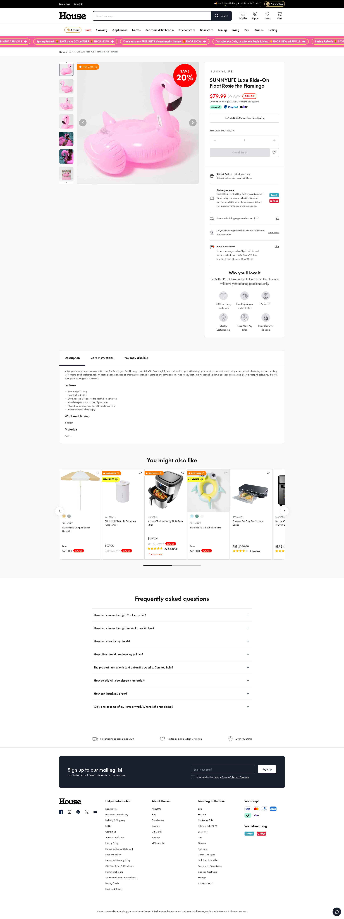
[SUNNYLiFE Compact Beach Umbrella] (80, 490)
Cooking (101, 30)
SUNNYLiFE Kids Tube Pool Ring (205, 527)
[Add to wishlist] (98, 473)
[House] (73, 16)
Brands (258, 30)
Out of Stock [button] (239, 152)
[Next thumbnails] (66, 183)
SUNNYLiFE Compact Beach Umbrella (76, 529)
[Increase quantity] (265, 140)
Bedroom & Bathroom (159, 30)
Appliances (119, 30)
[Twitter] (87, 812)
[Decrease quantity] (224, 140)
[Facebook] (61, 812)
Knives (136, 30)
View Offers (274, 3)
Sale (88, 30)
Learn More (273, 232)
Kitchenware (187, 30)
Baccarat (152, 517)
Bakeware (206, 30)
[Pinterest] (78, 812)
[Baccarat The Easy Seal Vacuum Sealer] (251, 490)
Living (235, 30)
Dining (222, 30)
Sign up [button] (267, 769)
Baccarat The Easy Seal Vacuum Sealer (248, 523)
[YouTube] (95, 812)
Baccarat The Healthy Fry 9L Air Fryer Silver (165, 523)
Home (62, 51)
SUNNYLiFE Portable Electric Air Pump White (120, 523)
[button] (83, 122)
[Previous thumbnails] (66, 63)
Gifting (272, 30)
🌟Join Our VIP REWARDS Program (241, 4)
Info (277, 218)
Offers (75, 30)
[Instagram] (69, 812)
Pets (246, 30)
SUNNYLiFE (67, 523)
